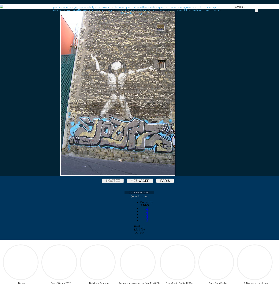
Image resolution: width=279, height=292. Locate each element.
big (149, 13)
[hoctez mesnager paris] (139, 93)
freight (110, 10)
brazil (66, 10)
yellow (197, 10)
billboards (143, 10)
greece (189, 7)
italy (91, 7)
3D (122, 13)
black (215, 10)
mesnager (140, 181)
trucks (121, 10)
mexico (56, 10)
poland (131, 7)
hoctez (113, 181)
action (130, 13)
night (141, 13)
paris (56, 7)
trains (99, 10)
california (203, 7)
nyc (214, 7)
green (178, 10)
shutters (158, 10)
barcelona (175, 7)
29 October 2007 (139, 192)
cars (131, 10)
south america (83, 10)
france (67, 7)
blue (187, 10)
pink (206, 10)
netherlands (146, 7)
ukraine (119, 7)
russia (107, 7)
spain (161, 7)
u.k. (99, 7)
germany (80, 7)
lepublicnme (139, 196)
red (169, 10)
